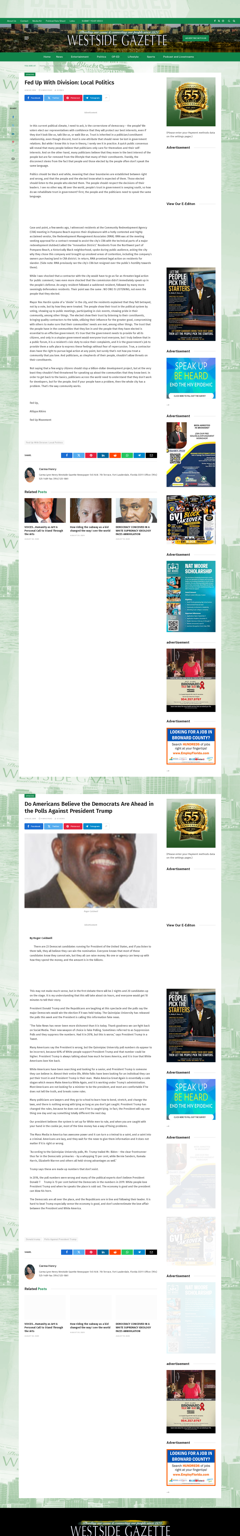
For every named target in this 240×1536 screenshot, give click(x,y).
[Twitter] (13, 125)
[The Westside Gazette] (116, 38)
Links (72, 21)
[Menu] (26, 38)
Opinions (30, 74)
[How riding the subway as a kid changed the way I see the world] (90, 510)
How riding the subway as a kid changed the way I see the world (90, 529)
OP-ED (116, 56)
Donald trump (33, 1239)
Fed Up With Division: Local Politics (44, 442)
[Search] (233, 21)
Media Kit (37, 21)
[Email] (13, 158)
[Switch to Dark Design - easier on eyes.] (229, 21)
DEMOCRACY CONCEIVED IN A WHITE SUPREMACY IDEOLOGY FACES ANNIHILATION (133, 531)
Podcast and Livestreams (178, 56)
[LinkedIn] (13, 133)
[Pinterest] (13, 142)
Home (47, 56)
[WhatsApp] (13, 150)
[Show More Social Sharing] (106, 98)
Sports (151, 56)
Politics (101, 56)
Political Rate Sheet (55, 21)
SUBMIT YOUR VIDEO (92, 21)
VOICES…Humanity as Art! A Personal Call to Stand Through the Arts (43, 531)
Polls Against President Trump (60, 1239)
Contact (24, 21)
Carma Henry (47, 469)
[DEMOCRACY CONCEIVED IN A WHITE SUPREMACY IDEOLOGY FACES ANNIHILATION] (136, 510)
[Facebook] (13, 117)
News (59, 56)
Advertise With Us (195, 38)
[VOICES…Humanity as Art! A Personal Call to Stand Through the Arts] (45, 510)
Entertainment (80, 56)
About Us (11, 21)
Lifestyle (133, 56)
